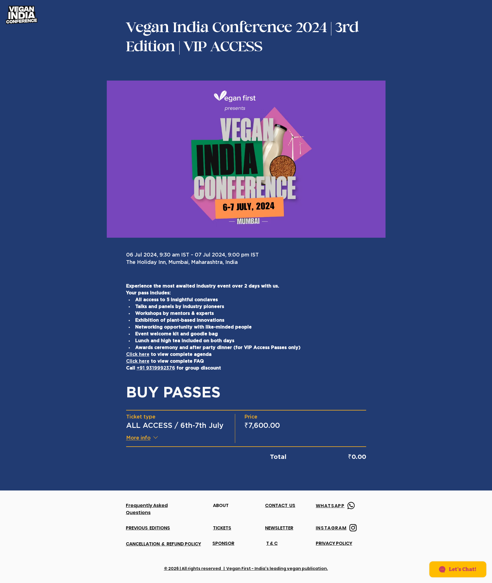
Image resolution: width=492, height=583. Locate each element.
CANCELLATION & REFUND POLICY (163, 544)
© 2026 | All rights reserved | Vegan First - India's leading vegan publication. (246, 568)
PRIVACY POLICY (334, 543)
